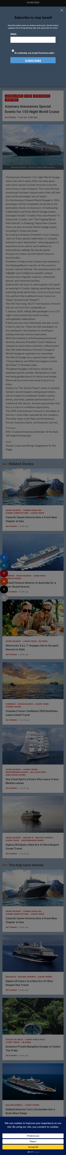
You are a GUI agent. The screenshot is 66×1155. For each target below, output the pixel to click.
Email (13, 34)
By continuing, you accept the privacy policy (34, 53)
